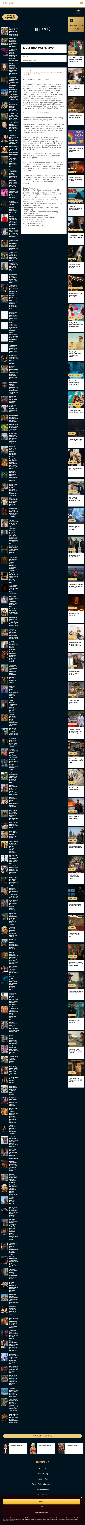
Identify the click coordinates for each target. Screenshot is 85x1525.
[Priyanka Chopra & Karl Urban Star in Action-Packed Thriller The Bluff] (4, 576)
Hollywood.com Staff (29, 60)
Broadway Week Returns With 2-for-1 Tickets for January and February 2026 (13, 601)
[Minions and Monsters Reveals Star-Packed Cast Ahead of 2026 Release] (4, 315)
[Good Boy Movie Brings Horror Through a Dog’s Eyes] (4, 1222)
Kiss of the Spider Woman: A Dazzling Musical (75, 266)
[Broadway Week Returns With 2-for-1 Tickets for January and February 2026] (4, 599)
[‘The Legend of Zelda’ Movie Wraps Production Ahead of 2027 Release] (4, 277)
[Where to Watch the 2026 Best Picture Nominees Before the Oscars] (4, 449)
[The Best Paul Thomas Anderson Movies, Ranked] (4, 1059)
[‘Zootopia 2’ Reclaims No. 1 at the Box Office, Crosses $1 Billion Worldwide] (4, 668)
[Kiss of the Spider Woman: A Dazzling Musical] (76, 254)
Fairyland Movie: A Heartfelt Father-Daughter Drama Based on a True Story (13, 1234)
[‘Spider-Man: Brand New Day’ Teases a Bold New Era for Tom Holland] (4, 1333)
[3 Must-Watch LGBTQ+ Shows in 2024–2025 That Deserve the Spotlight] (76, 47)
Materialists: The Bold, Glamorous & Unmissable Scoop (76, 295)
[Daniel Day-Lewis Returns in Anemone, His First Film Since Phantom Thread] (4, 1210)
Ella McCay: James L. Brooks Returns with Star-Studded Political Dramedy (13, 944)
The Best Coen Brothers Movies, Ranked (12, 1200)
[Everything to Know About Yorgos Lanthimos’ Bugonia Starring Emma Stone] (4, 1188)
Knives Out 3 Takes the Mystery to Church (13, 680)
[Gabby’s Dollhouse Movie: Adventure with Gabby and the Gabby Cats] (76, 312)
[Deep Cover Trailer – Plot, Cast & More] (76, 545)
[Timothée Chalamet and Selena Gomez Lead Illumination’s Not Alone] (4, 192)
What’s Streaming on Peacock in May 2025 (75, 846)
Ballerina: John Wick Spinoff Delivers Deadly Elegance (75, 382)
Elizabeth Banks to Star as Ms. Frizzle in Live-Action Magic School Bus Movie (13, 232)
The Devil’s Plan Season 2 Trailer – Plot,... (74, 876)
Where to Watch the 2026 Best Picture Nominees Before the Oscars (12, 451)
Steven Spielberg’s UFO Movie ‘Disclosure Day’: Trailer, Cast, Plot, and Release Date (13, 634)
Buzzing (72, 110)
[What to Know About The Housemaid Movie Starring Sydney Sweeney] (4, 903)
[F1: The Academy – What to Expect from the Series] (76, 399)
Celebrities (72, 52)
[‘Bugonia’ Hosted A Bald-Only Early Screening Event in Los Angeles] (4, 930)
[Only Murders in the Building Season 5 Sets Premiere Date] (4, 1369)
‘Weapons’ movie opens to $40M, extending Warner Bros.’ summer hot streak (13, 1273)
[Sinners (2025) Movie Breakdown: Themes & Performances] (76, 952)
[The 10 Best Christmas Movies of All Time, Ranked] (4, 612)
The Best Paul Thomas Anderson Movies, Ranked (13, 1060)
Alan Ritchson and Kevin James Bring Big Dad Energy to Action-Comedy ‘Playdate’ (13, 847)
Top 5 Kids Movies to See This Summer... (75, 116)
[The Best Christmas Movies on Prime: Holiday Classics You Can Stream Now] (4, 717)
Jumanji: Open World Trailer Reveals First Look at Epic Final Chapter (13, 117)
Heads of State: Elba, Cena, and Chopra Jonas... (75, 88)
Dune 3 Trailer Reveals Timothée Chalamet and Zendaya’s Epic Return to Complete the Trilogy (13, 388)
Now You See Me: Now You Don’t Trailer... (76, 788)
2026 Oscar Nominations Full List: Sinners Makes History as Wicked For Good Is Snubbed (13, 564)
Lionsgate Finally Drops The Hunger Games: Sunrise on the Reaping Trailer (13, 764)
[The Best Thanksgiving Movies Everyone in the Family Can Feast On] (4, 752)
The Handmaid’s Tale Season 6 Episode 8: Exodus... (75, 440)
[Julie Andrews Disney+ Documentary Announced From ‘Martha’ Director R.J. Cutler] (4, 125)
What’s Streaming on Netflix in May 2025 (75, 904)
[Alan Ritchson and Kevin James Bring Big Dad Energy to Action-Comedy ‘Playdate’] (4, 844)
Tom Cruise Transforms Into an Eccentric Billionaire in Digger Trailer (13, 174)
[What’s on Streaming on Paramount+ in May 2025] (76, 748)
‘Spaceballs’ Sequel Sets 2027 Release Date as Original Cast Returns (13, 289)
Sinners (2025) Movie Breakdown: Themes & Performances (76, 964)
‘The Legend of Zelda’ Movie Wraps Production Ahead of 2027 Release (13, 278)
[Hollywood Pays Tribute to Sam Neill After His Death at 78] (4, 183)
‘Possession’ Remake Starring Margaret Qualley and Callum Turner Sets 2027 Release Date (13, 54)
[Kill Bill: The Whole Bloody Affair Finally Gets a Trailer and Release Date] (4, 858)
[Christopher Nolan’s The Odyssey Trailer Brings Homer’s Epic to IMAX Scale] (4, 620)
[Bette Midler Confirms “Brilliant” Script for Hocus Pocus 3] (4, 969)
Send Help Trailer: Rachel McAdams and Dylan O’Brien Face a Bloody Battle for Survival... (13, 999)
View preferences (41, 1512)
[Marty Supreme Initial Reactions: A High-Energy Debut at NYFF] (4, 1038)
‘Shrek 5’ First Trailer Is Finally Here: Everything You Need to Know (13, 256)
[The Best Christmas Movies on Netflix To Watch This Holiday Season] (4, 655)
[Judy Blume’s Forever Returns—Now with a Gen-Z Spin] (76, 574)
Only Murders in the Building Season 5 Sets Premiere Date (13, 1369)
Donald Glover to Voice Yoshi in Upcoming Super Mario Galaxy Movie (13, 428)
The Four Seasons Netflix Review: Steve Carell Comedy (75, 731)
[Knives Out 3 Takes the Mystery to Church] (4, 680)
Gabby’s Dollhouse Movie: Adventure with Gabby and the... (76, 324)
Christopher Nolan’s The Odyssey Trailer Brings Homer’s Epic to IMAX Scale (13, 621)
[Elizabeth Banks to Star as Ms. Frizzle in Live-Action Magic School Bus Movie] (4, 231)
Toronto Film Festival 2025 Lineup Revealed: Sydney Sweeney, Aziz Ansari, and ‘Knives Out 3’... (13, 1405)
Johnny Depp (34, 73)
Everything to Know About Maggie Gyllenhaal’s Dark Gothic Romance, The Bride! (13, 463)
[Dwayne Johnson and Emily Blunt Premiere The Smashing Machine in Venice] (4, 1164)
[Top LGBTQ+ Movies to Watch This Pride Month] (76, 138)
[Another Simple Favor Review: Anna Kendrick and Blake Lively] (76, 632)
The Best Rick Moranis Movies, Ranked (13, 1080)
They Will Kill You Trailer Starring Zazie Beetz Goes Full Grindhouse (13, 589)
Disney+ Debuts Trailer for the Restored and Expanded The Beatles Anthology (13, 802)
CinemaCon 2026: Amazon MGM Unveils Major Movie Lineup (13, 338)
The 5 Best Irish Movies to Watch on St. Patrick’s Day (13, 409)
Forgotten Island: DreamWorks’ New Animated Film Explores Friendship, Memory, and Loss (13, 302)
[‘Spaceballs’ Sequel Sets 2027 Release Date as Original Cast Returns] (4, 288)
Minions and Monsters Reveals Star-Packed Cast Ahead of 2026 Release (13, 316)
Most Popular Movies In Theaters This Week (76, 992)
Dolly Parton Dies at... (45, 1445)
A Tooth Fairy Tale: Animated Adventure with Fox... (75, 528)
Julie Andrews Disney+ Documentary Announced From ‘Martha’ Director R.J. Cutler (13, 127)
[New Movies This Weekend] (76, 603)
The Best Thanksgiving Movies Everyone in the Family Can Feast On (13, 753)
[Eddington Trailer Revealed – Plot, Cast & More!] (76, 1039)
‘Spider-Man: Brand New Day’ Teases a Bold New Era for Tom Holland (13, 1334)
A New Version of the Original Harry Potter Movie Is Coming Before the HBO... (13, 777)
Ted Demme (34, 71)
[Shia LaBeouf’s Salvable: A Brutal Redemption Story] (76, 487)
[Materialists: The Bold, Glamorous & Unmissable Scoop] (76, 283)
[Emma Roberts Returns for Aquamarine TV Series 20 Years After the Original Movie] (4, 218)
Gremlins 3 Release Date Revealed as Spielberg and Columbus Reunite (13, 870)
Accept (41, 1501)
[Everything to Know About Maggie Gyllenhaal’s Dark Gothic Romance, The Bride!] (4, 462)
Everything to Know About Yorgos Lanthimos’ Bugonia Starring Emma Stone (13, 1189)
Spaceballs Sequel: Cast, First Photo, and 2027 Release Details (13, 1090)
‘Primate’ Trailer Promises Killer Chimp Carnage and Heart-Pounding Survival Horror (13, 983)
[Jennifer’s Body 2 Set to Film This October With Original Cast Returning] (4, 138)
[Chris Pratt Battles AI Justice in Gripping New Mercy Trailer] (4, 731)
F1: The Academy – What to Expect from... (76, 411)
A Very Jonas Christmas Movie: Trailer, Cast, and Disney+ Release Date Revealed (13, 1141)
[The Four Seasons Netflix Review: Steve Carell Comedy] (76, 719)
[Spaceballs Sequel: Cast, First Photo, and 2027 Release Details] (4, 1089)
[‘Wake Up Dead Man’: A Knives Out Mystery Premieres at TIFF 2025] (4, 1128)
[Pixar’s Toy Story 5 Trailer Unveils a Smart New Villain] (4, 834)
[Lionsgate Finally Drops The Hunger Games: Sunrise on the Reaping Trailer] (4, 762)
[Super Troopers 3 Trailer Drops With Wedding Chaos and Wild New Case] (4, 325)
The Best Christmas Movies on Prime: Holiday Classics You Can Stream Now (13, 720)
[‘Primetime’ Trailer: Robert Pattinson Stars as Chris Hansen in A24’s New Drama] (4, 80)
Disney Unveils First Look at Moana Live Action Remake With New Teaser (13, 789)
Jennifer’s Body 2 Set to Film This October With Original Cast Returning (13, 139)
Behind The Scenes (75, 201)
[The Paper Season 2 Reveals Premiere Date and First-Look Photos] (61, 1449)
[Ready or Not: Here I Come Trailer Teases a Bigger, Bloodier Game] (4, 549)
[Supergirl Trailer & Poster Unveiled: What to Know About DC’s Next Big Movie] (4, 689)
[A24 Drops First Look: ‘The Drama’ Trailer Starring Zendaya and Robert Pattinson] (4, 704)
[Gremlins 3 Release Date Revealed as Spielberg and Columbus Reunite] (4, 869)
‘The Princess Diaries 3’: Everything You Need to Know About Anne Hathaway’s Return (13, 69)
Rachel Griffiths (56, 73)
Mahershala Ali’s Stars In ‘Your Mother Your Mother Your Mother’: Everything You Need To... (13, 94)
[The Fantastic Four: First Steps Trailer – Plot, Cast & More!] (76, 923)
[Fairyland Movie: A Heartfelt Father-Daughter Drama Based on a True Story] (4, 1231)
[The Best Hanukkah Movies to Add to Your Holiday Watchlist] (4, 644)
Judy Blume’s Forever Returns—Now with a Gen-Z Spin (76, 586)
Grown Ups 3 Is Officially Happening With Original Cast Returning (13, 42)
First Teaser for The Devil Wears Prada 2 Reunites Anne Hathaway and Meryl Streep (13, 815)
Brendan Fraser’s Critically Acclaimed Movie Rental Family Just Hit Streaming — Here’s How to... (13, 537)
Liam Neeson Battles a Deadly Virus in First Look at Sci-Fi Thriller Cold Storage (13, 1322)
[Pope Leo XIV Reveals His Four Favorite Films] (4, 825)
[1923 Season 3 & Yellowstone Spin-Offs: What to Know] (76, 1068)
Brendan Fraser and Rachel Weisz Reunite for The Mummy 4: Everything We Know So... (13, 892)
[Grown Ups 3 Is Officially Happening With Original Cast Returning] (4, 41)
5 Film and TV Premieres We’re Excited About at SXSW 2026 (13, 419)
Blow (58, 104)
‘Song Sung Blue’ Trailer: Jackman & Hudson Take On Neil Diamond (13, 1101)
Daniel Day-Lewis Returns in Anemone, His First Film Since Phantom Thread (13, 1212)
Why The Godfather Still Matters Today (76, 469)
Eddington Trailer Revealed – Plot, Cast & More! (75, 1051)
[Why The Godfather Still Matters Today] (76, 457)
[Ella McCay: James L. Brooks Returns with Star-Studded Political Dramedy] (4, 942)
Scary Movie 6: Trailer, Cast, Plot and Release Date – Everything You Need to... (13, 512)
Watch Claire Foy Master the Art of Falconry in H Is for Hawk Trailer (13, 881)
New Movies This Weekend (74, 614)
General (71, 81)
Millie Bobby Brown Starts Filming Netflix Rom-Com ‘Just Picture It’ (13, 1071)
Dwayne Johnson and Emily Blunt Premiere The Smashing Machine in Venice (13, 1165)
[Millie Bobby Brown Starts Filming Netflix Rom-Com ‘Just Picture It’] (4, 1070)
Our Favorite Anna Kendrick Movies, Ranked (74, 673)
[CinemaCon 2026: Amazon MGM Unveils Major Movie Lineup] (4, 338)
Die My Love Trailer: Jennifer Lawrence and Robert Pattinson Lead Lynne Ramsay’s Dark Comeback (13, 1115)
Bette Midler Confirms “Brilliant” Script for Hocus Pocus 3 (13, 970)
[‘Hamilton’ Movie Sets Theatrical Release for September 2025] (4, 1309)
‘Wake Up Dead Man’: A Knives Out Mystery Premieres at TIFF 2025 (13, 1129)
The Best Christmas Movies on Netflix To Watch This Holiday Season (12, 656)
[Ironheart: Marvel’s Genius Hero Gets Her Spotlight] (76, 167)
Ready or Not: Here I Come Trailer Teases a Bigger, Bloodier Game (13, 550)
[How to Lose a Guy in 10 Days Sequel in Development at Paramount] (4, 31)
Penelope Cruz (45, 73)
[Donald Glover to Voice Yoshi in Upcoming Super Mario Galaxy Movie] (4, 427)
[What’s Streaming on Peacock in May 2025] (76, 835)
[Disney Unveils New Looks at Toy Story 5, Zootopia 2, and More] (4, 1177)
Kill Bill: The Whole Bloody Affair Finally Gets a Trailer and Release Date (13, 859)
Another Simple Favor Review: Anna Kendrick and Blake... (75, 644)
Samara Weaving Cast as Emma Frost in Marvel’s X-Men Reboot (13, 107)
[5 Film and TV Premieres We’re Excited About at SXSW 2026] (4, 418)
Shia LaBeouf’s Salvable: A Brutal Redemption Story (74, 499)
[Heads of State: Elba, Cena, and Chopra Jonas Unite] (76, 76)
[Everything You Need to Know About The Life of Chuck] (76, 225)
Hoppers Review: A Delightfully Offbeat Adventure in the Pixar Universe (13, 475)
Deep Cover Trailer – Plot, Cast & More (75, 556)
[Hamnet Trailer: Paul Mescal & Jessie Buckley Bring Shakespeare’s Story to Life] (4, 1025)
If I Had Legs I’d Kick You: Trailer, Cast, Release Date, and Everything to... (13, 1261)
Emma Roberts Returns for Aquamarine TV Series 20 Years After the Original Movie (13, 220)
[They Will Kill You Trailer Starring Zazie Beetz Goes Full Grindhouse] (4, 588)
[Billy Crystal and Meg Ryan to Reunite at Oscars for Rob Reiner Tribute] (4, 501)
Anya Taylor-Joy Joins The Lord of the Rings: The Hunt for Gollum (13, 267)
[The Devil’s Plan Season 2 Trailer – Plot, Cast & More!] (76, 864)
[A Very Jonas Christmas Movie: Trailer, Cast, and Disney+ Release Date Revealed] (4, 1140)
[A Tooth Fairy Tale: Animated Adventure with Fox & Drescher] (76, 516)
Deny (41, 1507)
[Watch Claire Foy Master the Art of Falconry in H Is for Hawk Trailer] (4, 880)
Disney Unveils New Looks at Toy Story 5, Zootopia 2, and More (13, 1178)
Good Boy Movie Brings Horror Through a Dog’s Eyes (13, 1223)
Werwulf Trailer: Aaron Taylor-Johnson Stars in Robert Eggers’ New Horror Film (13, 206)
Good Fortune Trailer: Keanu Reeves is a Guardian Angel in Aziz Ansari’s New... (13, 1380)
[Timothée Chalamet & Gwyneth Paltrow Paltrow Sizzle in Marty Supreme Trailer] (4, 1246)
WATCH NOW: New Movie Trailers (75, 817)
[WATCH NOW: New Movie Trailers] (76, 806)
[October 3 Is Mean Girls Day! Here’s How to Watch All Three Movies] (4, 1049)
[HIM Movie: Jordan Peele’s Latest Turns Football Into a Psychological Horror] (4, 1297)
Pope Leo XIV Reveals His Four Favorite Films (13, 825)
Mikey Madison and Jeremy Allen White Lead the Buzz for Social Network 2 (13, 1345)
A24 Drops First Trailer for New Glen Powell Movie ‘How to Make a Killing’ (13, 742)
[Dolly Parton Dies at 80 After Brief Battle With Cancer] (33, 1449)
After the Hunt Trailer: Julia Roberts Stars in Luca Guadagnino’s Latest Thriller (13, 1418)
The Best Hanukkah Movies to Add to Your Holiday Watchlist (13, 645)
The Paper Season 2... (73, 1445)
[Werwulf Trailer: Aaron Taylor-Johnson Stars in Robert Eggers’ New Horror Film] (4, 204)
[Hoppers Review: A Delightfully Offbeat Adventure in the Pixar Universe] (4, 474)
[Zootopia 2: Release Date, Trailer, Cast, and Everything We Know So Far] (4, 1357)
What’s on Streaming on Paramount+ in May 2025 (76, 760)
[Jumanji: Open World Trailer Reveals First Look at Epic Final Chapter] (4, 116)
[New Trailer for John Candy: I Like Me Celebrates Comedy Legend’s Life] (4, 1152)
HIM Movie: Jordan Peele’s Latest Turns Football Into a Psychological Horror (13, 1299)
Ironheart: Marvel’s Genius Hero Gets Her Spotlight (76, 179)
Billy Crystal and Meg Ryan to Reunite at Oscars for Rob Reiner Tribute (13, 502)
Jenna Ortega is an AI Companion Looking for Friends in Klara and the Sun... (13, 245)
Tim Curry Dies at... (17, 1445)
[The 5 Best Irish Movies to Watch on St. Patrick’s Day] (4, 408)
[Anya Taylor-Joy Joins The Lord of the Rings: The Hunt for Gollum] (4, 266)
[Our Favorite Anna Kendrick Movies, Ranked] (76, 661)
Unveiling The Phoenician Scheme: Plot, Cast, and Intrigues (75, 354)
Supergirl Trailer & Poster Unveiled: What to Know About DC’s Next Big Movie (13, 691)
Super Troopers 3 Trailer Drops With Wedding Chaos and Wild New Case (13, 327)
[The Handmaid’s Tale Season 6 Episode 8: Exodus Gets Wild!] (76, 428)
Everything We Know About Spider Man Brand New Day (13, 400)
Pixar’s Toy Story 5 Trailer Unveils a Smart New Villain (13, 834)
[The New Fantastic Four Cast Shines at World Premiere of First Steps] (4, 1391)
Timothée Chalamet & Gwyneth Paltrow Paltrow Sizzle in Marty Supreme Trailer (13, 1249)
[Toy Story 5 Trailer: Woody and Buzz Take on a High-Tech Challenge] (4, 523)
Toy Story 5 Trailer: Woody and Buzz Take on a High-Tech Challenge (13, 524)
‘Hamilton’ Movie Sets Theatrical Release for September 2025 (13, 1310)
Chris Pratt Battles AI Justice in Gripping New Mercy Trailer (13, 731)
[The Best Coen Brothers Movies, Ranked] (4, 1200)
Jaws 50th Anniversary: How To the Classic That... (75, 208)
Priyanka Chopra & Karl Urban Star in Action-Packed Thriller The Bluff (13, 577)
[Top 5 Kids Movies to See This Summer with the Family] (76, 105)
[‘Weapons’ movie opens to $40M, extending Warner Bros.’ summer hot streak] (4, 1272)
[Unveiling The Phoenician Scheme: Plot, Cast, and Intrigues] (76, 341)
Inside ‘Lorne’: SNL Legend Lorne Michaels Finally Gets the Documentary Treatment (13, 489)
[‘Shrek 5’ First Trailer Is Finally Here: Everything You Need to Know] (4, 255)
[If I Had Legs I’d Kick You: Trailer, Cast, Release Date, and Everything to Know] (4, 1260)
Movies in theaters (10, 17)
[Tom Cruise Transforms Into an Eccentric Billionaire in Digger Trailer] (4, 173)
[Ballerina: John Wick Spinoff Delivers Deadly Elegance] (76, 370)
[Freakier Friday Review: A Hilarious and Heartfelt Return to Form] (4, 1285)
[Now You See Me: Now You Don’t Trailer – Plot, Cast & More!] (76, 777)
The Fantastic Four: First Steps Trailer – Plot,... (75, 935)
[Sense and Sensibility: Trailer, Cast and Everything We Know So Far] (4, 160)
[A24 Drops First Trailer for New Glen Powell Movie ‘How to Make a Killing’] (4, 741)
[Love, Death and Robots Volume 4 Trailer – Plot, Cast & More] (76, 690)
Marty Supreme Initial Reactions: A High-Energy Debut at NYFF (13, 1039)
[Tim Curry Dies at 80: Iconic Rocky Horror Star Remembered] (5, 1449)
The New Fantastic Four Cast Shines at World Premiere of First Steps (13, 1392)
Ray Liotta (26, 75)
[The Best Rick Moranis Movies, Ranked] (4, 1080)
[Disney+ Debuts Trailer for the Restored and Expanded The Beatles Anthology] (4, 800)
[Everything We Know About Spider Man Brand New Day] (4, 399)
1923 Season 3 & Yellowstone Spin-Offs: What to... (76, 1080)
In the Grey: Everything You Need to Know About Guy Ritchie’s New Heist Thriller (13, 438)
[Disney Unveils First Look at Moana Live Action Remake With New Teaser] (4, 788)
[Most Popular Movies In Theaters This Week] (76, 980)
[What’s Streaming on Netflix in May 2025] (76, 893)
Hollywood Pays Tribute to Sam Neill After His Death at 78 (13, 184)
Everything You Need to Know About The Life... (76, 236)
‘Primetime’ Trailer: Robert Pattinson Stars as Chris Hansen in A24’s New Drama (13, 82)
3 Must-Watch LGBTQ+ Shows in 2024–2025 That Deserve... (76, 59)
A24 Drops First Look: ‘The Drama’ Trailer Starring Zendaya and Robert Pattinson (13, 706)
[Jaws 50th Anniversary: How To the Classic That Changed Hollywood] (76, 196)
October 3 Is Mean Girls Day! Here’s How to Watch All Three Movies (13, 1050)
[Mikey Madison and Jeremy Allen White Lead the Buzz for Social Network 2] (4, 1344)
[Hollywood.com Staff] (77, 20)
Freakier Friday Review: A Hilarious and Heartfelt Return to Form (13, 1287)
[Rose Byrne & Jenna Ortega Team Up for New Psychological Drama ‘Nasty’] (4, 149)
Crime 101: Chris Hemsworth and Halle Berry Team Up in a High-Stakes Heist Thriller (13, 919)
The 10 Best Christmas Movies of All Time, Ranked (13, 611)
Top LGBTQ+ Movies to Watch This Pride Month (76, 150)
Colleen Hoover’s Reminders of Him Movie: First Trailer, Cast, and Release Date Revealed (13, 958)
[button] (81, 1498)
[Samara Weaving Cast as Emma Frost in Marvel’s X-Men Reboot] (4, 106)
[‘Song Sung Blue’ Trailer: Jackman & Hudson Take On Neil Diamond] (4, 1100)
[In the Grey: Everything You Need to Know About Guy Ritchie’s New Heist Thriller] (4, 436)
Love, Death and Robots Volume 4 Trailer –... (74, 702)
